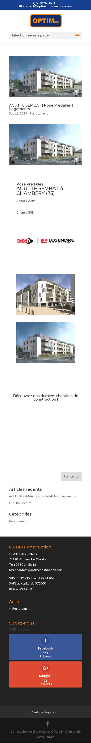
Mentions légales (43, 712)
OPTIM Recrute (20, 503)
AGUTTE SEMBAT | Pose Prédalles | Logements (41, 107)
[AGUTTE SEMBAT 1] (45, 315)
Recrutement (38, 113)
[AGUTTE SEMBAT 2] (45, 363)
